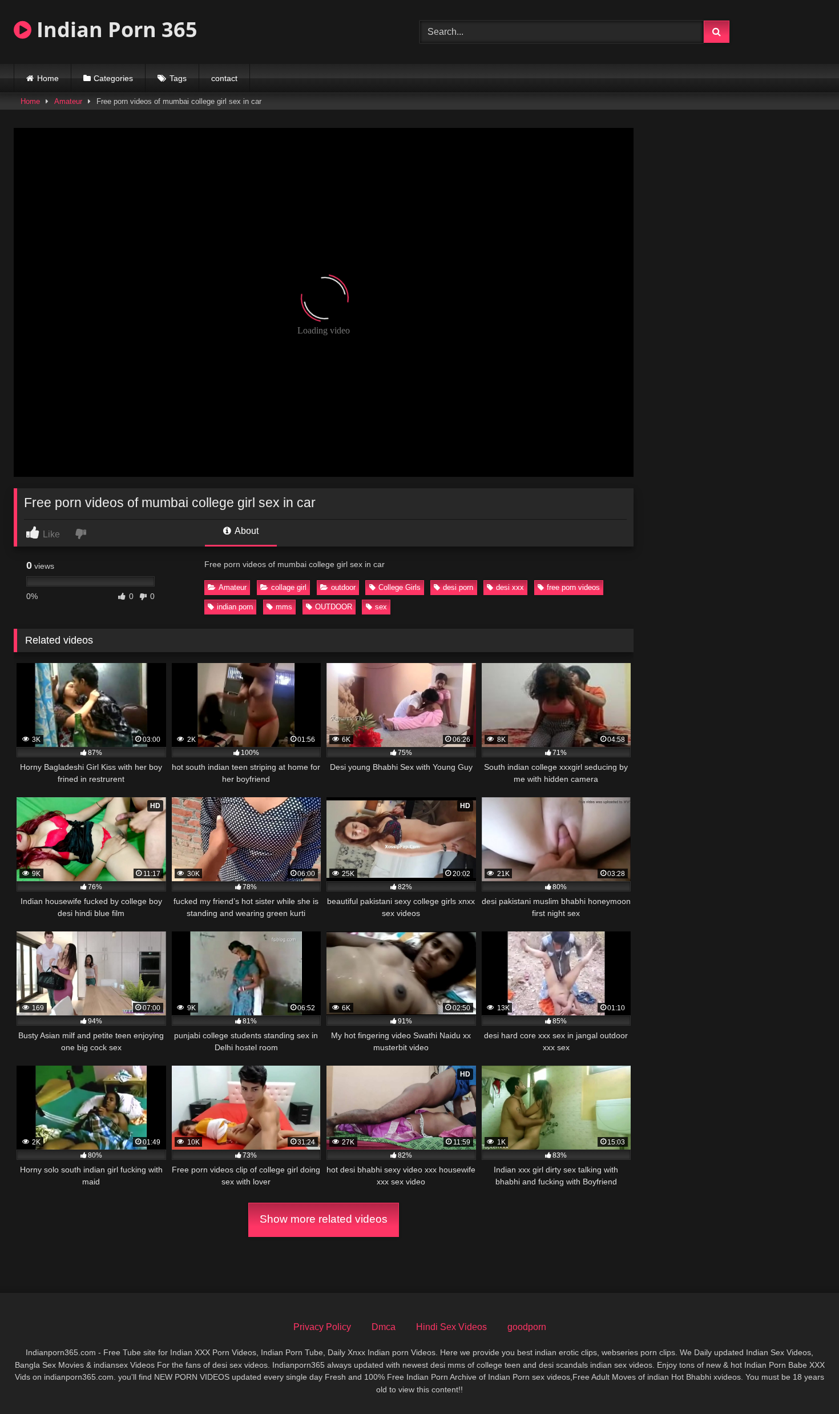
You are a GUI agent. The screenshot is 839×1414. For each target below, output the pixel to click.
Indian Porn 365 (114, 29)
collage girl (288, 587)
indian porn (235, 606)
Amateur (68, 101)
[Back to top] (803, 1380)
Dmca (384, 1327)
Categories (113, 78)
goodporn (526, 1327)
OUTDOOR (333, 606)
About (246, 531)
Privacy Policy (322, 1327)
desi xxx (510, 587)
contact (224, 78)
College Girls (399, 587)
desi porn (458, 587)
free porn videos (573, 587)
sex (381, 606)
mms (284, 606)
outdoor (343, 587)
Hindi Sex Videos (451, 1327)
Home (48, 78)
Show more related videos (324, 1219)
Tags (178, 78)
